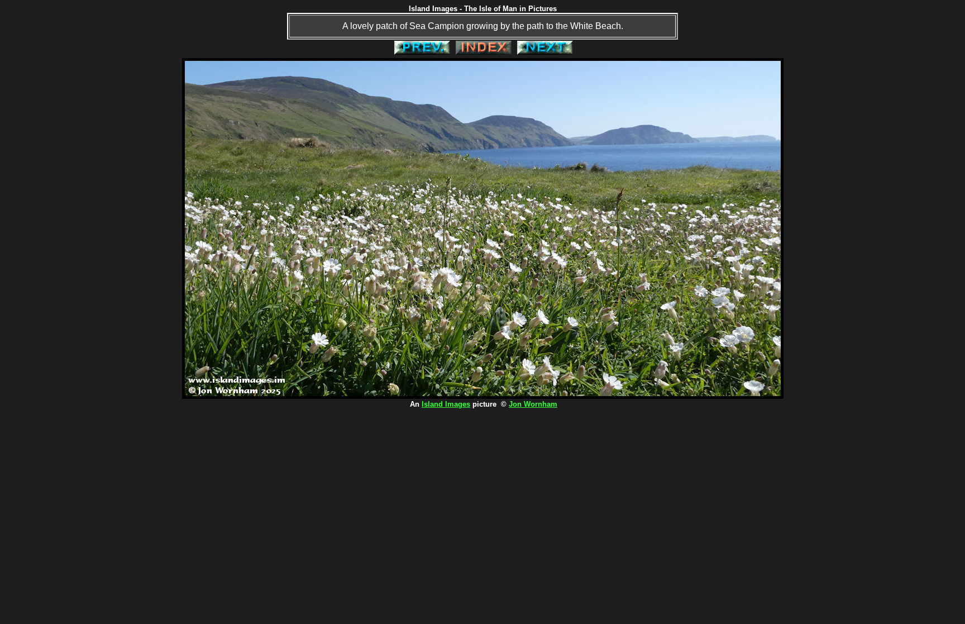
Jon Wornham (533, 404)
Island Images (446, 404)
